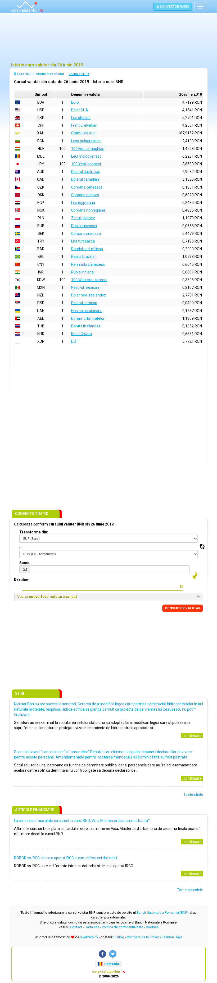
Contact (76, 927)
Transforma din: (33, 532)
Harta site (92, 927)
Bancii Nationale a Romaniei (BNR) (163, 913)
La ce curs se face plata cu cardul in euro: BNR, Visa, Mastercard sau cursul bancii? (82, 821)
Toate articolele (190, 890)
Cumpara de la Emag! (143, 937)
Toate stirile (193, 794)
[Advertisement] (108, 38)
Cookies (152, 927)
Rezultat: (22, 580)
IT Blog (119, 937)
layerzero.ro (89, 937)
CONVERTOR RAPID (174, 6)
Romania (111, 964)
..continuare (192, 736)
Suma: (24, 563)
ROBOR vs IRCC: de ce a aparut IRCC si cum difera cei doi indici (65, 858)
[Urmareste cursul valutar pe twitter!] (112, 954)
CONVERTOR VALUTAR (182, 608)
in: (21, 547)
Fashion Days (172, 937)
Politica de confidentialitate (122, 927)
